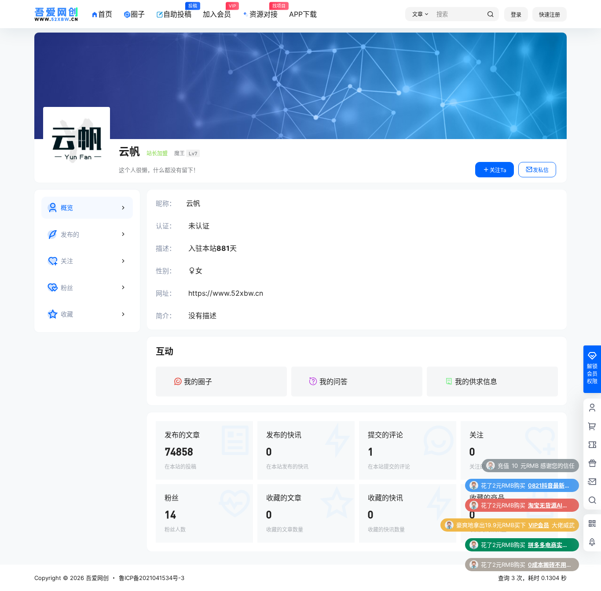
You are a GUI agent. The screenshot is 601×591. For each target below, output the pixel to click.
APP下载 (303, 14)
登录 (516, 14)
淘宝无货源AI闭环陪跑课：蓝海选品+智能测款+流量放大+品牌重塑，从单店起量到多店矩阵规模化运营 (550, 485)
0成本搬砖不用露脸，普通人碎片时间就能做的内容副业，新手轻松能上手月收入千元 (550, 544)
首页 (105, 14)
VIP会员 (538, 505)
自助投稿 (177, 11)
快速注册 (549, 14)
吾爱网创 (96, 577)
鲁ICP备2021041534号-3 (151, 577)
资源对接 (263, 11)
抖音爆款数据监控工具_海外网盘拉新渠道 (550, 564)
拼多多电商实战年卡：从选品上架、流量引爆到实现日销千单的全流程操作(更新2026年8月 (550, 525)
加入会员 (217, 11)
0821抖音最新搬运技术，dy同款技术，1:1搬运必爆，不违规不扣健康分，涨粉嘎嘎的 (550, 465)
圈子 (138, 14)
